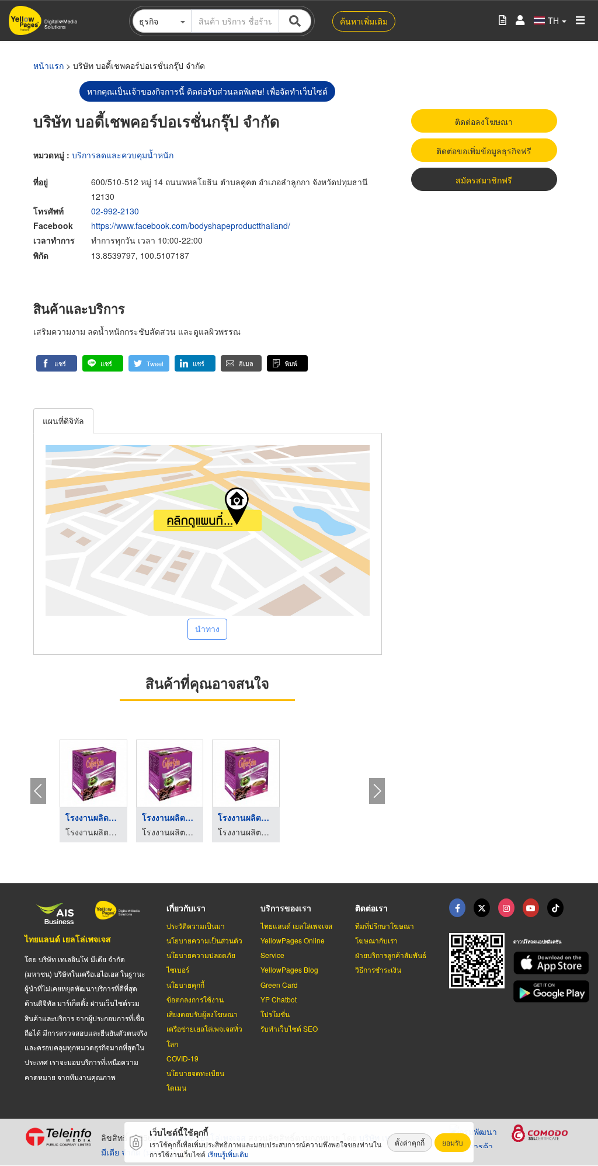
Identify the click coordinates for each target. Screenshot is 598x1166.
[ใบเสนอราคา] (502, 20)
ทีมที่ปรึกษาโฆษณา (384, 926)
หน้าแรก (48, 65)
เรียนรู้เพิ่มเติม (228, 1154)
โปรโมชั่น (275, 1014)
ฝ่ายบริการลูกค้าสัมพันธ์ (390, 955)
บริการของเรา (285, 908)
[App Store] (543, 963)
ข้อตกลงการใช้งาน (195, 999)
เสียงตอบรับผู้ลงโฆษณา (202, 1014)
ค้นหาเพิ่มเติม (364, 21)
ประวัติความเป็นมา (195, 926)
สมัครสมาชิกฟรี (484, 180)
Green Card (279, 985)
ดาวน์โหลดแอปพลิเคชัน (537, 941)
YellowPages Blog (289, 969)
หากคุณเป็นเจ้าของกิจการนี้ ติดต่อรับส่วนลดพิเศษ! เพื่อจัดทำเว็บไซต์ (207, 91)
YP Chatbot (278, 999)
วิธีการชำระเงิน (378, 969)
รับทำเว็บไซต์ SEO (289, 1028)
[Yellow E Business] (457, 907)
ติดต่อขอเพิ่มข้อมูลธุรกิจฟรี (483, 151)
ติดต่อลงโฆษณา (484, 121)
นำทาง (207, 628)
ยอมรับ (452, 1142)
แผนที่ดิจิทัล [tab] (63, 420)
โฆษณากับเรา (376, 940)
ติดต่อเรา (371, 908)
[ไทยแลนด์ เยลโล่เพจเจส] (482, 907)
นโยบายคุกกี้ (185, 985)
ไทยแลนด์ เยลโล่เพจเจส (68, 939)
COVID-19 (182, 1058)
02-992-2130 (115, 211)
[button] (56, 363)
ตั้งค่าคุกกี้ (410, 1142)
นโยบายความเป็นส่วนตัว (204, 940)
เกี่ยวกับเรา (186, 908)
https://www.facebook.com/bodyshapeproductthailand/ (190, 225)
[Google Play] (543, 991)
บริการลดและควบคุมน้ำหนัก (122, 155)
